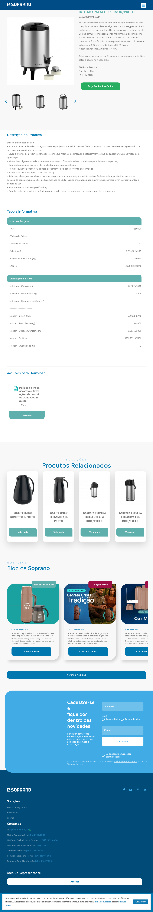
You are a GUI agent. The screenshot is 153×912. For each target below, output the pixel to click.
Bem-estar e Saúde (43, 584)
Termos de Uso (75, 764)
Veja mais (23, 532)
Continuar (141, 902)
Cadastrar (122, 741)
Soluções (13, 801)
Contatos (14, 824)
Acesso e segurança (17, 807)
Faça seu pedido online (100, 86)
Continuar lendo (31, 651)
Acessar (75, 881)
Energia (10, 817)
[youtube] (130, 789)
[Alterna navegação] (143, 5)
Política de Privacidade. (103, 902)
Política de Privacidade (125, 761)
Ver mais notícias (76, 674)
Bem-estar (12, 812)
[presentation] (6, 100)
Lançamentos (100, 584)
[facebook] (124, 789)
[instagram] (138, 789)
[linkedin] (145, 789)
